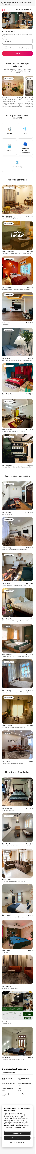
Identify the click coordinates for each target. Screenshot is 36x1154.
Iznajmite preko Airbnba (24, 9)
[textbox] (9, 48)
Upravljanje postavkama (17, 1142)
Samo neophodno (17, 1138)
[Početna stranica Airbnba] (3, 9)
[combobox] (17, 42)
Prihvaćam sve (17, 1133)
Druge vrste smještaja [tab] (8, 1072)
